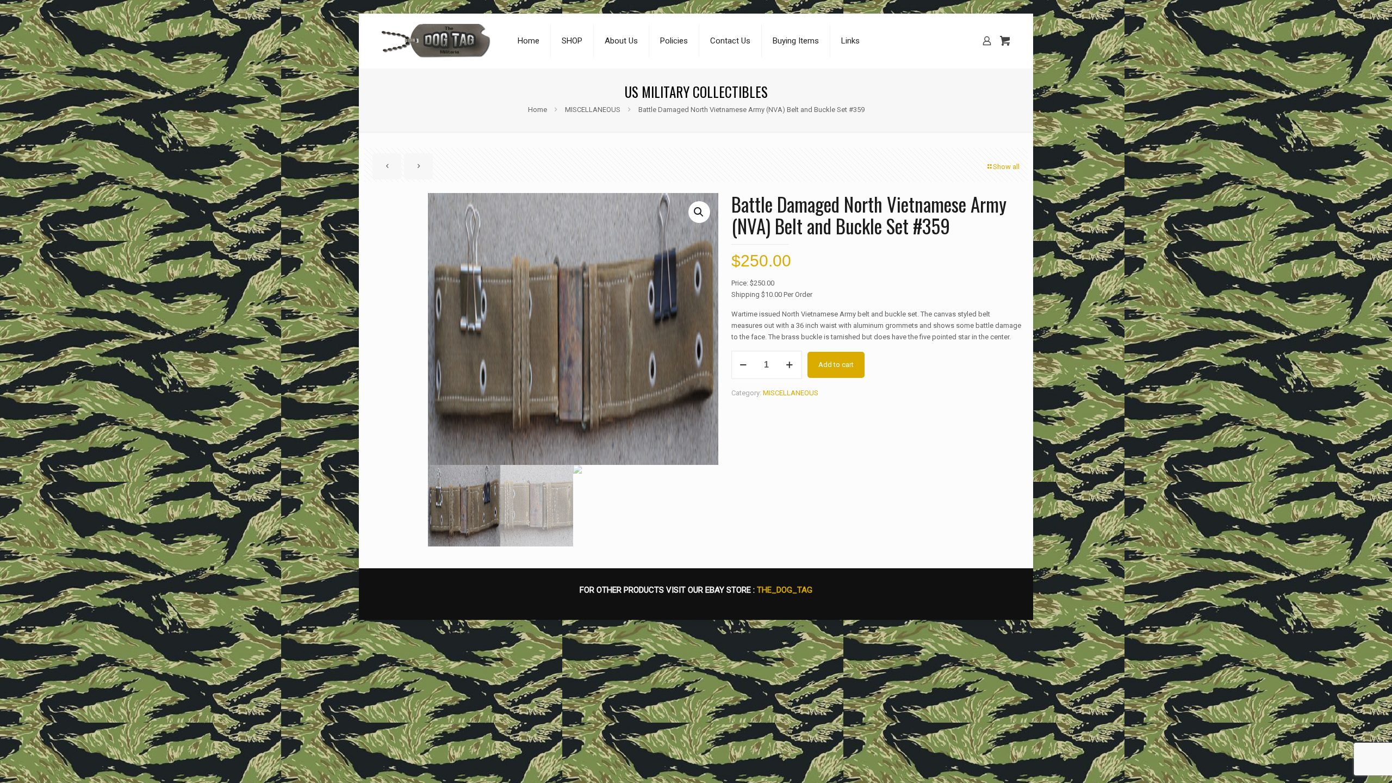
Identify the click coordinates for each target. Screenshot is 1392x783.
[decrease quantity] (743, 364)
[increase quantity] (789, 364)
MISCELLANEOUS (592, 109)
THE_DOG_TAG (784, 590)
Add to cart (836, 365)
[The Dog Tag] (436, 41)
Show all (1006, 167)
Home (537, 109)
